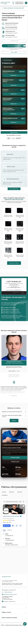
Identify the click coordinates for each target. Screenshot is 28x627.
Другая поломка (14, 132)
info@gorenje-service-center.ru (10, 594)
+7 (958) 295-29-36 (19, 2)
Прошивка (5, 89)
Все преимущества (14, 188)
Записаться (13, 75)
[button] (11, 375)
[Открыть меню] (26, 3)
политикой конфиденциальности (16, 49)
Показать (14, 420)
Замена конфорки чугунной (10, 118)
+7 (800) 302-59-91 (19, 3)
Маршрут (8, 525)
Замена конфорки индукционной (7, 99)
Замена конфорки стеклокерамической (8, 109)
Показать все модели (14, 263)
